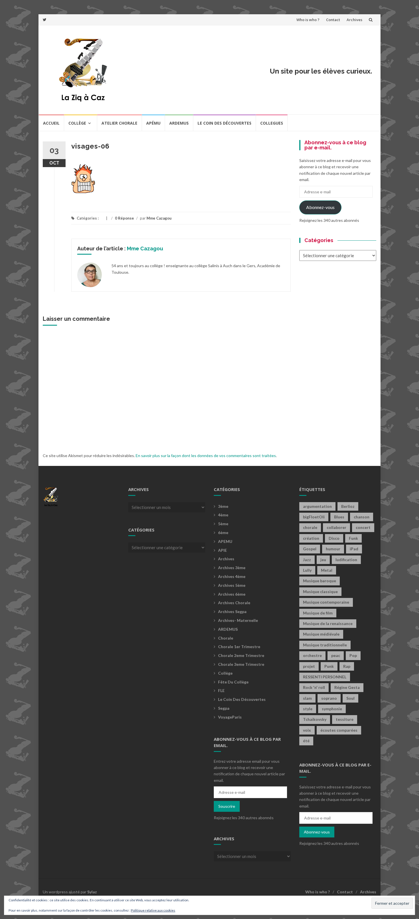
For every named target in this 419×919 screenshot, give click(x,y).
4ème (223, 514)
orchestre (312, 655)
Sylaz (92, 891)
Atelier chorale (119, 123)
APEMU (225, 541)
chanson (361, 516)
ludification (346, 559)
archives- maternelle (238, 620)
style (307, 708)
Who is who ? (308, 19)
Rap (346, 666)
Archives (354, 19)
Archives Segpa (232, 611)
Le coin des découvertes (224, 123)
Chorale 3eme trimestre (241, 664)
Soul (350, 698)
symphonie (332, 708)
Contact (333, 19)
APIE (222, 550)
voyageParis (230, 717)
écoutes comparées (338, 730)
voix (307, 730)
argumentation (317, 506)
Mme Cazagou (159, 218)
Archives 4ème (231, 576)
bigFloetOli (314, 516)
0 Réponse (124, 218)
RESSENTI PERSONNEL (324, 676)
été (306, 740)
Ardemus (179, 123)
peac (335, 655)
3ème (223, 506)
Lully (307, 570)
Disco (334, 538)
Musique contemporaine (326, 602)
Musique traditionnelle (325, 644)
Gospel (309, 548)
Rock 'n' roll (314, 687)
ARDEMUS (228, 629)
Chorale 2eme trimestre (241, 655)
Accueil (51, 123)
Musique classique (320, 591)
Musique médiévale (321, 634)
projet (309, 666)
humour (333, 548)
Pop (353, 655)
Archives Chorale (234, 602)
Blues (339, 516)
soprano (329, 698)
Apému (153, 123)
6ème (223, 532)
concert (363, 527)
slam (307, 698)
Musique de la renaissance (328, 623)
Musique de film (318, 612)
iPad (354, 548)
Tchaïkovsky (314, 719)
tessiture (344, 719)
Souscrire (226, 806)
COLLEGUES (271, 123)
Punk (329, 666)
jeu (323, 559)
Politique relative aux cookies (153, 910)
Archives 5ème (231, 585)
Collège (77, 123)
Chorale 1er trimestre (239, 646)
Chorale (225, 638)
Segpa (223, 708)
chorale (310, 527)
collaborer (336, 527)
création (311, 538)
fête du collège (233, 681)
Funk (353, 538)
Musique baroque (319, 580)
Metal (326, 570)
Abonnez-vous (320, 207)
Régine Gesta (347, 687)
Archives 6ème (231, 594)
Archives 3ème (231, 567)
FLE (221, 690)
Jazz (307, 559)
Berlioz (348, 506)
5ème (223, 523)
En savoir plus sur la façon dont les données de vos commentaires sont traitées (206, 455)
